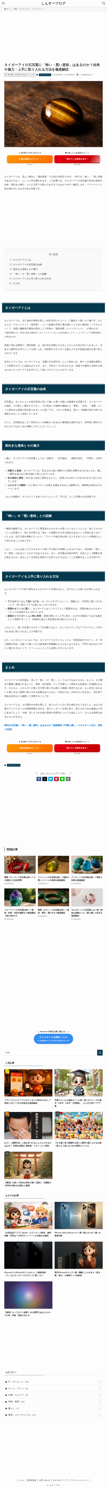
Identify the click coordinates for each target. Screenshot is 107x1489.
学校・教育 (16, 1401)
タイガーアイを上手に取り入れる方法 (32, 278)
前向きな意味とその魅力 (25, 269)
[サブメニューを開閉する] (100, 1382)
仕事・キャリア (18, 1395)
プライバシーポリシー (79, 1480)
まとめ (16, 283)
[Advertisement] (53, 32)
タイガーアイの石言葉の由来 (27, 264)
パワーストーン (45, 75)
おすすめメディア (60, 1480)
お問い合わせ (44, 1480)
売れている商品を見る (77, 159)
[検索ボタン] (103, 3)
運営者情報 (31, 1480)
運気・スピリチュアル (22, 1415)
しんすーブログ (53, 3)
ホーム (21, 1480)
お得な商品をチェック (30, 159)
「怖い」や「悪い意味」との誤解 (30, 274)
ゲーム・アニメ (18, 1388)
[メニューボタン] (3, 3)
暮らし (13, 1408)
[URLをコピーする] (68, 779)
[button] (39, 779)
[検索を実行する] (100, 1053)
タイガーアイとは (22, 260)
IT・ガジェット (18, 1382)
